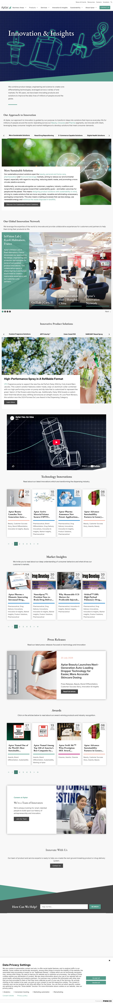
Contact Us (105, 7)
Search (95, 907)
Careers (99, 2)
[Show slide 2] (5, 311)
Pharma (72, 123)
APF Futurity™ (45, 334)
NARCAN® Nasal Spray (94, 334)
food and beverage (29, 177)
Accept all (96, 978)
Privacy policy (22, 995)
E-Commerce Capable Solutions (70, 135)
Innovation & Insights (60, 7)
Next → (108, 311)
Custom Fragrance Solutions (20, 334)
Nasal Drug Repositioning (44, 135)
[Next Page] (34, 544)
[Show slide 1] (3, 311)
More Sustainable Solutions (19, 135)
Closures (61, 123)
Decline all (96, 982)
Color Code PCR (70, 334)
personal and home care (56, 174)
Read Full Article (69, 691)
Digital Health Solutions (96, 135)
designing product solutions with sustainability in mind (54, 191)
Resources (91, 2)
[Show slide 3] (7, 311)
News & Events (81, 2)
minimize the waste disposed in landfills (39, 199)
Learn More (11, 402)
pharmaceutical (10, 177)
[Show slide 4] (10, 311)
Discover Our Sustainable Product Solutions (22, 204)
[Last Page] (38, 544)
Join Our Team (21, 819)
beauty (42, 174)
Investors (106, 2)
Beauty (54, 123)
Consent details (8, 995)
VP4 (6, 384)
